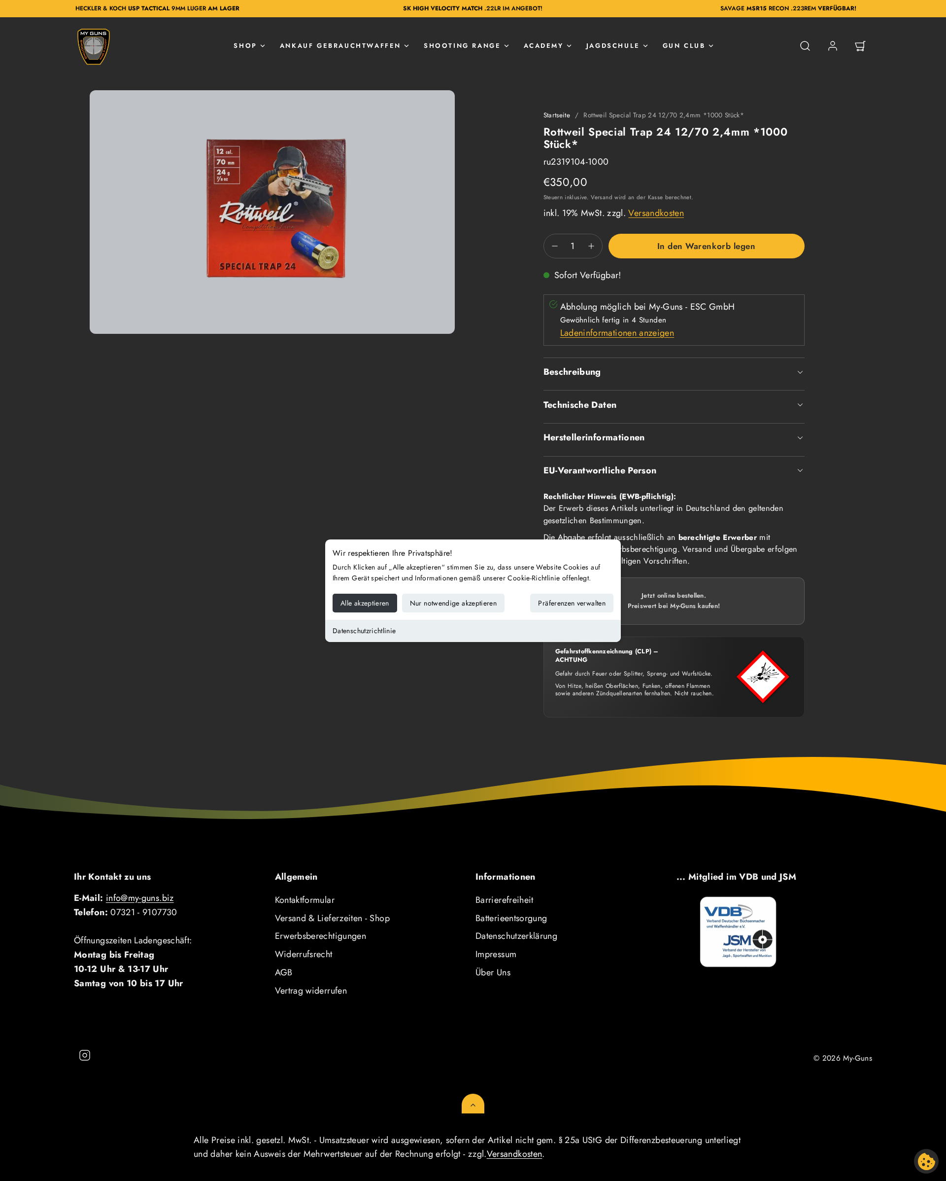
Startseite (557, 115)
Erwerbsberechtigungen (321, 936)
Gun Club (684, 45)
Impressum (495, 954)
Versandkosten (656, 213)
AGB (284, 972)
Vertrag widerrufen (311, 990)
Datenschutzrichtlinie (364, 631)
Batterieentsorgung (511, 918)
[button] (805, 46)
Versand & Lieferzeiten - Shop (332, 918)
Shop (245, 45)
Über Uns (492, 972)
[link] (833, 46)
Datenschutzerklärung (516, 936)
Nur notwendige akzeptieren (453, 603)
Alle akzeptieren (364, 603)
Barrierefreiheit (504, 900)
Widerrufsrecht (304, 954)
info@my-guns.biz (140, 898)
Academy (544, 45)
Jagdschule (613, 45)
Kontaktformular (305, 900)
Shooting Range (462, 45)
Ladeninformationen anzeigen (617, 332)
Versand (601, 197)
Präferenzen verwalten (572, 603)
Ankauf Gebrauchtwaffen (340, 45)
